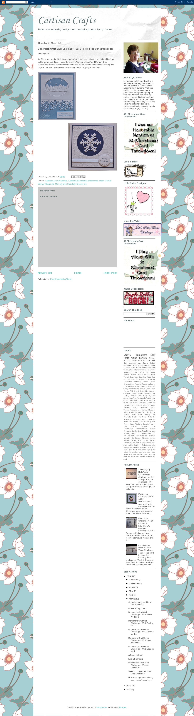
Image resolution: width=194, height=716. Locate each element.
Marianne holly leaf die (139, 410)
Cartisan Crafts (66, 20)
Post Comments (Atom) (60, 279)
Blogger (122, 707)
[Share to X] (78, 176)
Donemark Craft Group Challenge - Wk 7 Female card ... (141, 631)
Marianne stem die (142, 412)
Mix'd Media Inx (148, 417)
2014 (129, 576)
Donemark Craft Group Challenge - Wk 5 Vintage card (141, 648)
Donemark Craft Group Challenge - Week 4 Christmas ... (138, 665)
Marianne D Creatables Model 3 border (139, 405)
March (132, 599)
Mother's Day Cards (137, 608)
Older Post (110, 272)
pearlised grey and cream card (143, 452)
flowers (143, 358)
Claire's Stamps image (146, 374)
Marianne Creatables (147, 403)
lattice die (127, 452)
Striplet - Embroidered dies (144, 445)
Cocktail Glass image (131, 377)
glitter (153, 450)
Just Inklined (134, 403)
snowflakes (143, 457)
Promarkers (141, 355)
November (134, 579)
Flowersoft (151, 386)
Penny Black (145, 367)
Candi (135, 372)
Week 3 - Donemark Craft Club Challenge (139, 672)
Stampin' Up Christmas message (141, 436)
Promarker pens (147, 426)
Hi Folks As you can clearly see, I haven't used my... (140, 678)
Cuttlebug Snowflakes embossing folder (86, 181)
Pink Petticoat (130, 426)
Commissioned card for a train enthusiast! (139, 603)
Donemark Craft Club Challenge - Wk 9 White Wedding (140, 614)
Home (77, 272)
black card (137, 450)
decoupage (146, 450)
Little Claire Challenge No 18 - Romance (146, 520)
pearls (126, 454)
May (131, 591)
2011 (129, 689)
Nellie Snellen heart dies (144, 360)
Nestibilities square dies (133, 421)
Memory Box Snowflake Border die (71, 184)
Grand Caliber (149, 363)
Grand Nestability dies (135, 393)
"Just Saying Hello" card (144, 470)
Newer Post (45, 272)
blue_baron (102, 707)
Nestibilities (151, 419)
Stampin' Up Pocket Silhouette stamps (139, 438)
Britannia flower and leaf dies (138, 370)
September (134, 583)
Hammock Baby (136, 396)
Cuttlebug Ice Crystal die (56, 181)
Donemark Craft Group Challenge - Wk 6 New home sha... (139, 640)
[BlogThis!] (75, 176)
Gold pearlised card (132, 363)
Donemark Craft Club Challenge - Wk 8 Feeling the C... (140, 623)
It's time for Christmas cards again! (145, 496)
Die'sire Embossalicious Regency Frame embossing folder (139, 384)
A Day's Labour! (135, 655)
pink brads (133, 454)
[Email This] (72, 176)
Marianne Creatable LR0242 (135, 365)
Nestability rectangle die (134, 419)
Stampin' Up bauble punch (134, 440)
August (132, 587)
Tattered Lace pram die (132, 447)
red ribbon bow (133, 457)
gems (127, 354)
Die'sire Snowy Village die (137, 386)
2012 (129, 686)
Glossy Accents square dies (133, 389)
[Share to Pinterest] (83, 176)
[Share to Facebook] (81, 176)
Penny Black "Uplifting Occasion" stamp (139, 424)
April (131, 595)
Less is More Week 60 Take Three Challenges (146, 547)
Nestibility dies (150, 421)
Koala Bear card (135, 659)
